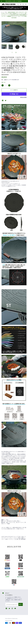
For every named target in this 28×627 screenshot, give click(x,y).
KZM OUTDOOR (5, 74)
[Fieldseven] (21, 574)
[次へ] (16, 52)
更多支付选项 (23, 97)
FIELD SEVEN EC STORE (9, 618)
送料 (5, 79)
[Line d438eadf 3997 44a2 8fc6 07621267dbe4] (7, 574)
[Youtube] (21, 565)
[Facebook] (7, 565)
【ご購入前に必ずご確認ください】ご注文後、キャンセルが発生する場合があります (14, 8)
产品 (6, 12)
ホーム (2, 12)
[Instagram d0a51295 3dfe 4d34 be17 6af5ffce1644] (7, 557)
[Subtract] (2, 85)
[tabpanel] (14, 322)
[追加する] (9, 85)
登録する (20, 604)
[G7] (14, 582)
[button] (20, 4)
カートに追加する (14, 90)
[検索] (18, 4)
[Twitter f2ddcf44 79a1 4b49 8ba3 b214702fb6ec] (21, 557)
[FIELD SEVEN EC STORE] (8, 4)
